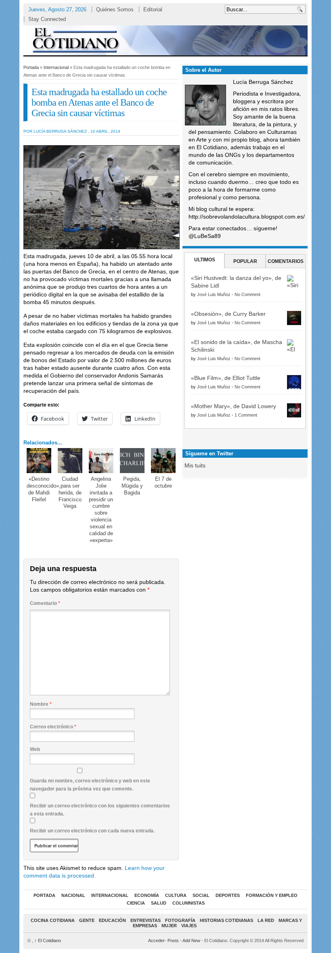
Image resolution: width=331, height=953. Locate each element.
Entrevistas (145, 920)
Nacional (73, 895)
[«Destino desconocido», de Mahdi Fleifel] (39, 460)
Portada (31, 67)
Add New (191, 940)
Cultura (175, 895)
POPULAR (245, 261)
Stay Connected (47, 19)
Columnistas (188, 903)
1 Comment (246, 415)
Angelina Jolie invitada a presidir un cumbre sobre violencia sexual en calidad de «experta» (101, 509)
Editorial (152, 9)
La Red (266, 920)
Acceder (156, 940)
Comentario (45, 603)
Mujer (169, 925)
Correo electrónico (53, 727)
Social (201, 895)
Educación (112, 920)
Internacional (56, 67)
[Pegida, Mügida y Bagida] (132, 460)
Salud (158, 903)
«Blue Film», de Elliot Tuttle (225, 378)
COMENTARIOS (286, 261)
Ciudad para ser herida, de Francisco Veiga (70, 492)
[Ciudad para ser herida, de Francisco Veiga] (70, 460)
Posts (173, 940)
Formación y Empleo (271, 895)
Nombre (41, 704)
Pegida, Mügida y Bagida (132, 486)
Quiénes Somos (115, 9)
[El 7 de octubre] (163, 460)
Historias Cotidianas (226, 920)
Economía (146, 895)
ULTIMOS (204, 260)
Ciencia (136, 903)
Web (35, 749)
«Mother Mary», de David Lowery (233, 406)
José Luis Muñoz (213, 294)
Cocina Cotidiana (53, 920)
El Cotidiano (47, 940)
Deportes (228, 895)
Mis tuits (194, 465)
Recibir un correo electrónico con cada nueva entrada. (92, 831)
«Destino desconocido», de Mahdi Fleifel (44, 489)
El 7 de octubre (163, 482)
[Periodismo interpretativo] (165, 40)
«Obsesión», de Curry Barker (228, 314)
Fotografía (180, 920)
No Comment (247, 294)
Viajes (189, 925)
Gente (86, 920)
